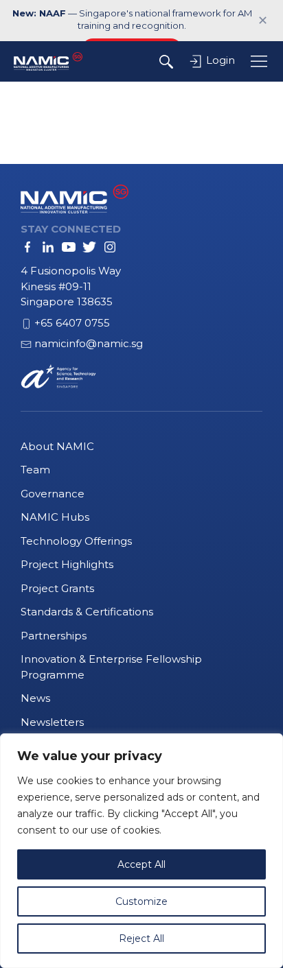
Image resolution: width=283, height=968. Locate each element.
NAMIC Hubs (55, 516)
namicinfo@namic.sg (88, 343)
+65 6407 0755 (72, 322)
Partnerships (54, 635)
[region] (141, 850)
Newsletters (52, 722)
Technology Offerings (76, 540)
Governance (52, 493)
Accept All (141, 864)
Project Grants (57, 588)
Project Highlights (67, 564)
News (35, 698)
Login (219, 60)
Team (35, 469)
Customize (141, 901)
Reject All (141, 938)
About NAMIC (57, 446)
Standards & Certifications (87, 611)
